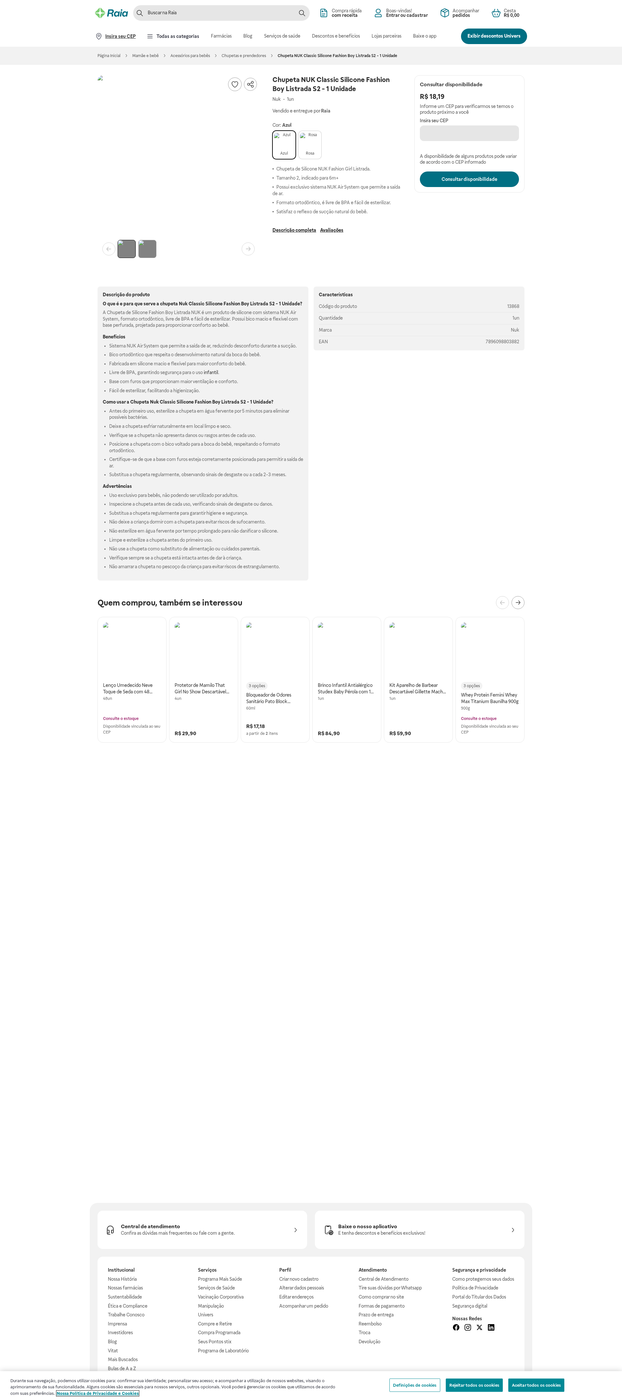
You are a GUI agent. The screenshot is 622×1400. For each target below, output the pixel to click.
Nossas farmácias (125, 1287)
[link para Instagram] (468, 1328)
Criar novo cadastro (298, 1279)
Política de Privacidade (475, 1287)
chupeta (169, 303)
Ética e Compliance (127, 1306)
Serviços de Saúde (216, 1287)
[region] (311, 1385)
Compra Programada (219, 1332)
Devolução (369, 1341)
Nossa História (122, 1279)
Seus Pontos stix (215, 1341)
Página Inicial (109, 55)
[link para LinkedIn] (491, 1328)
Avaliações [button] (331, 230)
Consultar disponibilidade (469, 179)
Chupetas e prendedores (244, 55)
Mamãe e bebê (145, 55)
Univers (205, 1314)
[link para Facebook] (456, 1328)
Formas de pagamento (382, 1306)
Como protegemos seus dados (483, 1279)
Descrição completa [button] (294, 230)
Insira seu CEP (434, 120)
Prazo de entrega (376, 1314)
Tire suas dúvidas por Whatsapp (390, 1287)
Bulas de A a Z (122, 1368)
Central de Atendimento (384, 1279)
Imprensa (117, 1323)
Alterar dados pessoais (301, 1287)
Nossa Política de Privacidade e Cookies (98, 1393)
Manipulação (211, 1306)
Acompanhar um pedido (303, 1306)
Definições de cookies (415, 1384)
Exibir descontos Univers (494, 36)
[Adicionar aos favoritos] (234, 84)
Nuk (515, 330)
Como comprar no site (381, 1297)
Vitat (113, 1350)
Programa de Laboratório (223, 1350)
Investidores (120, 1332)
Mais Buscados (123, 1359)
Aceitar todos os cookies (536, 1384)
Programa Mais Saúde (220, 1279)
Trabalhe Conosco (126, 1314)
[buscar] (301, 12)
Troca (364, 1332)
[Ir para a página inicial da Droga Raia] (111, 13)
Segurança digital (469, 1306)
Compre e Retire (215, 1323)
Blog (112, 1341)
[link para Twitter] (479, 1328)
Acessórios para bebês (190, 55)
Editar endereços (296, 1297)
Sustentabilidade (125, 1297)
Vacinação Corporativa (221, 1297)
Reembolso (370, 1323)
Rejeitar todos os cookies (474, 1384)
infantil (211, 372)
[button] (178, 156)
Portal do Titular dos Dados (479, 1297)
